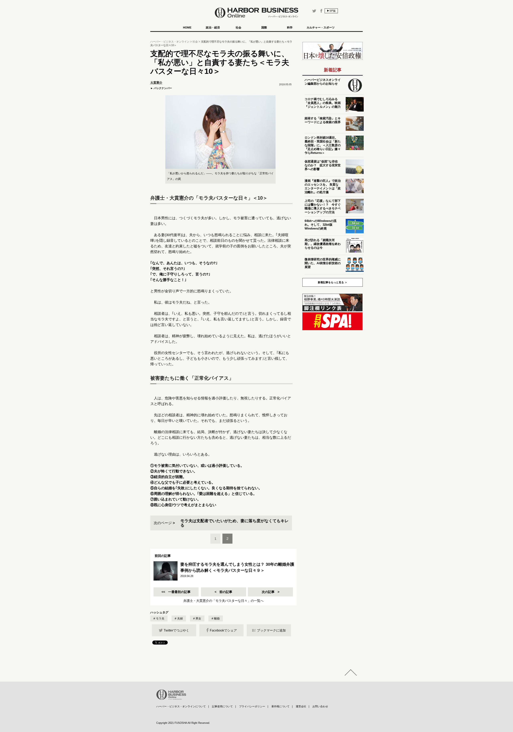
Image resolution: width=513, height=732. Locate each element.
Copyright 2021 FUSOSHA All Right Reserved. (183, 722)
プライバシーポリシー (252, 706)
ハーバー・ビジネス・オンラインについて (181, 706)
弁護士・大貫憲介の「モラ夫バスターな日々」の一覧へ (223, 600)
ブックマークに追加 (269, 630)
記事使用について (222, 706)
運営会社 (301, 706)
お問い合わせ (320, 706)
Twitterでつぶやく (176, 630)
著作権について (280, 706)
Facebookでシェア (223, 630)
